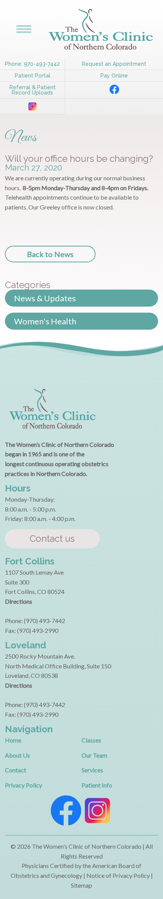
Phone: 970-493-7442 (32, 64)
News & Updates (45, 298)
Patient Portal (32, 76)
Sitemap (81, 885)
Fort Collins (30, 561)
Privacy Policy (23, 785)
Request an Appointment (114, 64)
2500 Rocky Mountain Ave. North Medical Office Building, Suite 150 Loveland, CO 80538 (58, 666)
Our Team (94, 755)
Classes (91, 740)
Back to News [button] (50, 254)
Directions (18, 601)
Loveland (25, 645)
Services (92, 769)
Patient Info (97, 785)
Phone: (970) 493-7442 (35, 620)
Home (13, 740)
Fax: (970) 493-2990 (31, 630)
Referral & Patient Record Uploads (32, 90)
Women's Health (45, 321)
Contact (15, 769)
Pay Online (114, 76)
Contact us (52, 538)
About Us (17, 755)
